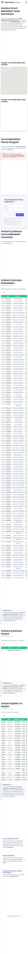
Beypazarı (10, 747)
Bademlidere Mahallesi (18, 334)
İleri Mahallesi (18, 424)
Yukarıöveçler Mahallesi (18, 573)
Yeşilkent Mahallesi (18, 562)
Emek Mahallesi (18, 385)
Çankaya (9, 724)
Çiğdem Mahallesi (18, 371)
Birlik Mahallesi (18, 350)
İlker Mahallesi (18, 431)
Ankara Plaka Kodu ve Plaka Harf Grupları (12, 872)
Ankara (3, 298)
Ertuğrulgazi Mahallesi (18, 387)
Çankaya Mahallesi (18, 366)
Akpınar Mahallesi (18, 308)
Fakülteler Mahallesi (18, 399)
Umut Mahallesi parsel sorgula (14, 25)
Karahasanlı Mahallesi (18, 438)
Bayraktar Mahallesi (18, 345)
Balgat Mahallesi (18, 341)
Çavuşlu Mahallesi (18, 369)
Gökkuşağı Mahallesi (18, 408)
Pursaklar (9, 779)
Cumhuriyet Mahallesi (18, 362)
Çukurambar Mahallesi (18, 373)
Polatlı (9, 775)
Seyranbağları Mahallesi (18, 529)
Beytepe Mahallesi (18, 348)
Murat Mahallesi (18, 490)
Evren (9, 757)
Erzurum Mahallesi (18, 390)
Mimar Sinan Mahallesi (18, 485)
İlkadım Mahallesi (18, 427)
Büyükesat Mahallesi (18, 355)
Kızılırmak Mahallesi (18, 457)
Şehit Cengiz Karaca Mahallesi (18, 538)
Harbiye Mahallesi (18, 417)
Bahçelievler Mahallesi (18, 338)
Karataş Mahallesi (18, 443)
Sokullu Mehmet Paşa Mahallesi (18, 532)
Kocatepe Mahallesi (18, 459)
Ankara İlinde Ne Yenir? (11, 839)
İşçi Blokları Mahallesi (18, 436)
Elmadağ (9, 754)
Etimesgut (10, 726)
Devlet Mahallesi (18, 376)
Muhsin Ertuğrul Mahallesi (18, 487)
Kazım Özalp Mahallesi (18, 448)
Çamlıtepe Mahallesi (18, 364)
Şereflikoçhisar (10, 777)
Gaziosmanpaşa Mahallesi (18, 404)
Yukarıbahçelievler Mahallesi (18, 567)
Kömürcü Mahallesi (18, 464)
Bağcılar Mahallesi (18, 336)
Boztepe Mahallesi (18, 352)
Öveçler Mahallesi (18, 518)
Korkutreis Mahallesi (18, 462)
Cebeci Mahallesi (18, 357)
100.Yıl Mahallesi (18, 298)
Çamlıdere (10, 750)
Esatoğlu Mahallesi (18, 392)
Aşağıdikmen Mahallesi (18, 315)
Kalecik (10, 764)
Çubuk (10, 752)
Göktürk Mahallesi (18, 410)
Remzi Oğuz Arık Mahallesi (18, 521)
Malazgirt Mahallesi (18, 471)
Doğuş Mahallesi (18, 380)
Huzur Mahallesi (18, 422)
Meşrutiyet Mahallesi (18, 478)
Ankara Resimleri (8, 856)
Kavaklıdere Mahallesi (18, 445)
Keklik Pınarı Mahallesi (18, 450)
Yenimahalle (10, 738)
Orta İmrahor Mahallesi (18, 511)
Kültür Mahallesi (18, 469)
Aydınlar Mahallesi (18, 327)
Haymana (9, 761)
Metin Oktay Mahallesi (18, 483)
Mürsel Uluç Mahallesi (18, 497)
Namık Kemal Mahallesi (18, 502)
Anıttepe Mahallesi (18, 310)
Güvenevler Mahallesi (18, 412)
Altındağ (10, 722)
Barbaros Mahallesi (18, 343)
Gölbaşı (10, 729)
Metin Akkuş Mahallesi (18, 480)
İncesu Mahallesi (18, 434)
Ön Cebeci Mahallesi (18, 516)
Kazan (9, 766)
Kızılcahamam (10, 769)
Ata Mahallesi (18, 324)
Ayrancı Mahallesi (18, 329)
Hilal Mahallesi (18, 420)
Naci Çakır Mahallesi (18, 499)
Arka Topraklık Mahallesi (18, 313)
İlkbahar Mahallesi (18, 429)
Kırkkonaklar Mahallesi (18, 452)
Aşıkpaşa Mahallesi (18, 322)
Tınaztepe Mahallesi (18, 545)
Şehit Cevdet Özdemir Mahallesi (18, 542)
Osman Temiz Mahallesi (18, 513)
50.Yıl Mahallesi (18, 301)
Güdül (9, 759)
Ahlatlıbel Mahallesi (18, 303)
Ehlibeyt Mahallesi (18, 383)
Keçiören (9, 731)
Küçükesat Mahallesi (18, 466)
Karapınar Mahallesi (18, 441)
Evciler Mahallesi (18, 397)
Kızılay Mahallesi (18, 455)
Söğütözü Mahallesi (18, 535)
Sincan (10, 736)
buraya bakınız (14, 876)
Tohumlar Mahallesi (18, 548)
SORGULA (19, 215)
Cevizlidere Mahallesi (18, 359)
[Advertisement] (14, 46)
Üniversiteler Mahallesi (18, 555)
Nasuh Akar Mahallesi (18, 504)
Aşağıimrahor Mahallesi (18, 317)
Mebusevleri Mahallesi (18, 476)
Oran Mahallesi (18, 508)
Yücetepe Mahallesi (18, 575)
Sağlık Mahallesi (18, 524)
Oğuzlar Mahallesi (18, 506)
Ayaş (9, 743)
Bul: (4, 292)
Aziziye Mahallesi (18, 331)
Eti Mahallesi (18, 394)
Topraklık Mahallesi (18, 550)
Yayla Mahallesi (18, 560)
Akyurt (10, 740)
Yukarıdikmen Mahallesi (18, 571)
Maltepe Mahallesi (18, 473)
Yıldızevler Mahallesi (18, 564)
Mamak (10, 733)
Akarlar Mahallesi (18, 305)
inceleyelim (10, 847)
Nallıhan (10, 773)
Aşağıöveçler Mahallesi (18, 320)
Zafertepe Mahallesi (18, 578)
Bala (10, 745)
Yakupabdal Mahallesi (18, 557)
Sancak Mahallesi (18, 527)
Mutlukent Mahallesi (18, 494)
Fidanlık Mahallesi (18, 402)
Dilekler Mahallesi (18, 378)
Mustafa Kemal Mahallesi (18, 492)
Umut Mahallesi (18, 552)
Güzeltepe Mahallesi (18, 415)
